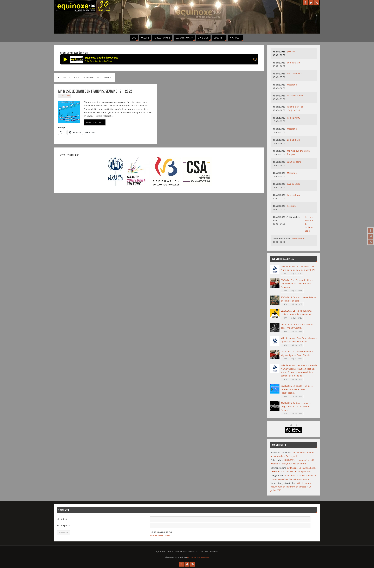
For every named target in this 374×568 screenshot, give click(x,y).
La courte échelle (295, 95)
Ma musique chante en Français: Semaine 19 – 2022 (95, 91)
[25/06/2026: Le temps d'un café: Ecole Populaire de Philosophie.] (274, 317)
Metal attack (298, 238)
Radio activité (293, 117)
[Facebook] (370, 230)
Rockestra (292, 206)
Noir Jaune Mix (294, 73)
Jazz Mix (291, 51)
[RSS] (370, 242)
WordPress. (203, 557)
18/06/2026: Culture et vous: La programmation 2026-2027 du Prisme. (296, 406)
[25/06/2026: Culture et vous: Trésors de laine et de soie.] (274, 304)
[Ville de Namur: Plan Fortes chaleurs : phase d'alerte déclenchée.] (274, 345)
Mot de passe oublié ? (160, 535)
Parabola (191, 557)
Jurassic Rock (293, 195)
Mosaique (292, 84)
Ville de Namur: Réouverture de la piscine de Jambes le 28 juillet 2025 (291, 487)
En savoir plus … (94, 122)
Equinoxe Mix (293, 62)
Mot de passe (63, 525)
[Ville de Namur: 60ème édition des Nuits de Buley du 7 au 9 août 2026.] (274, 273)
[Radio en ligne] (255, 60)
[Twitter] (370, 236)
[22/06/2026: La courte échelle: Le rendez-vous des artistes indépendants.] (274, 392)
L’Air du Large (293, 183)
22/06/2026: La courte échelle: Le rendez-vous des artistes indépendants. (297, 389)
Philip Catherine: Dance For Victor (98, 61)
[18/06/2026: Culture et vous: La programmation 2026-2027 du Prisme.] (274, 409)
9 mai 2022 (65, 96)
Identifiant (62, 519)
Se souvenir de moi (163, 532)
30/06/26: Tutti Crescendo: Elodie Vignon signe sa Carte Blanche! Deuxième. (297, 284)
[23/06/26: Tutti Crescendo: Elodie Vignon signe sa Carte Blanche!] (274, 358)
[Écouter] (65, 59)
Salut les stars (294, 161)
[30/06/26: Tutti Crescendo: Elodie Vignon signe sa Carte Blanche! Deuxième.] (274, 287)
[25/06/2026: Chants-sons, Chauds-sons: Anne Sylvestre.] (274, 331)
